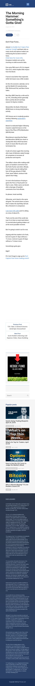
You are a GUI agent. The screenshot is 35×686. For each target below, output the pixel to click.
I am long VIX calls (12, 211)
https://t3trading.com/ (13, 672)
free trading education (12, 468)
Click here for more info (14, 58)
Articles (8, 447)
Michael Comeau (14, 31)
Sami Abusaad (10, 426)
